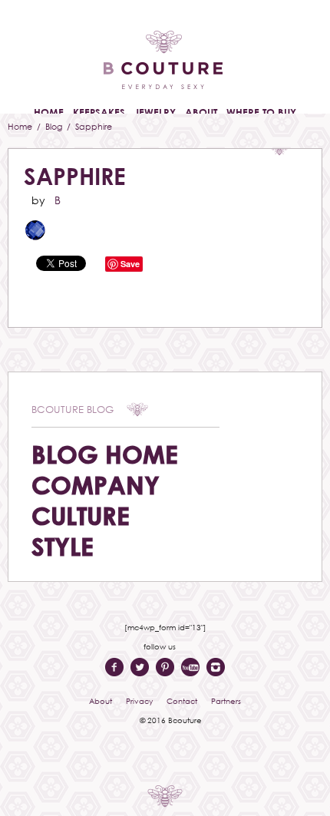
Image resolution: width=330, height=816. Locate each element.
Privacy (139, 700)
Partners (226, 700)
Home (21, 126)
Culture (80, 515)
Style (62, 546)
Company (95, 485)
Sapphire (75, 176)
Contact (182, 700)
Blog (54, 126)
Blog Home (104, 454)
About (100, 700)
